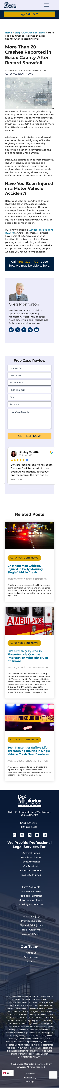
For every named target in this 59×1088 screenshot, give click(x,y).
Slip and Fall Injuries (31, 925)
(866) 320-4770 (28, 261)
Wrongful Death (31, 934)
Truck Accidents (31, 929)
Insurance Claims (31, 891)
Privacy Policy (29, 1077)
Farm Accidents (31, 887)
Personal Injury (31, 916)
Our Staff (31, 961)
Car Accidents (31, 866)
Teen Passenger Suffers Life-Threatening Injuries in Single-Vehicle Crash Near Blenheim (29, 751)
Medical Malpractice (31, 895)
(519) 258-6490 (28, 827)
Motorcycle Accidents (31, 900)
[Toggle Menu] (46, 5)
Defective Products (31, 870)
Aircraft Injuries (31, 853)
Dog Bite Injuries (31, 875)
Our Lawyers (31, 957)
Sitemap (30, 1081)
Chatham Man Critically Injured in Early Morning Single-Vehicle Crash (25, 569)
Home (8, 32)
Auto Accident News (33, 32)
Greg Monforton (24, 304)
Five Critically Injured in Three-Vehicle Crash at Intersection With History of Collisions (28, 656)
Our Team (29, 947)
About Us (31, 952)
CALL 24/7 (32, 14)
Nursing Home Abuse (31, 904)
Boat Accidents (31, 861)
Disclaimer (30, 1073)
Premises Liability (31, 920)
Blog (17, 32)
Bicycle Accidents (31, 857)
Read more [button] (14, 479)
